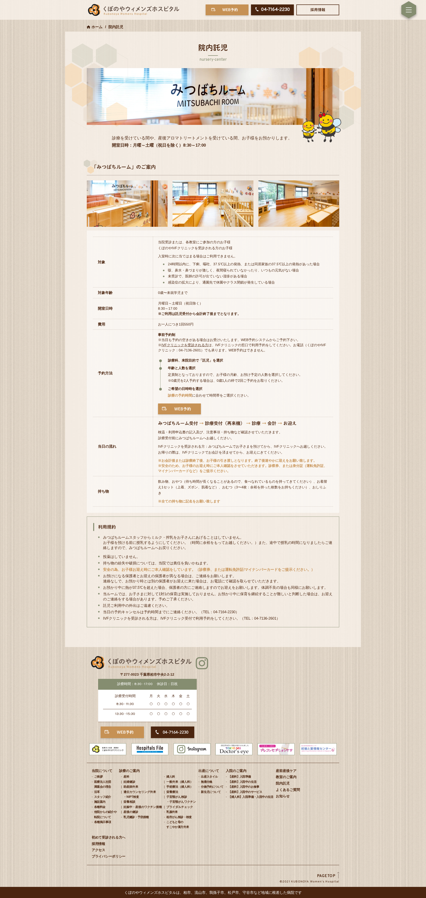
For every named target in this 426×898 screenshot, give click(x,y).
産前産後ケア (286, 771)
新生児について (211, 792)
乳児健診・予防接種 (136, 817)
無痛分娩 (206, 781)
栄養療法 (172, 792)
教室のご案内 (286, 777)
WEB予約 (230, 10)
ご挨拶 (98, 776)
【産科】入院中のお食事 (243, 786)
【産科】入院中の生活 (242, 781)
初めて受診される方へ (108, 837)
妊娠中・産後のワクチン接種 (143, 807)
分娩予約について (212, 786)
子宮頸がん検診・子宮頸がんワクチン (181, 799)
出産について (208, 771)
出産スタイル (209, 776)
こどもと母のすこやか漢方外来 (177, 824)
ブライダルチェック (179, 807)
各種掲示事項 (102, 822)
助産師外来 (131, 786)
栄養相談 (129, 801)
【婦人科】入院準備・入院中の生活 (250, 797)
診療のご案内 (129, 771)
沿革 (97, 792)
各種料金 (100, 807)
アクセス (98, 850)
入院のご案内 (236, 771)
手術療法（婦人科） (179, 786)
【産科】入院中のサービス (245, 792)
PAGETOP (326, 876)
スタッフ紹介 (102, 797)
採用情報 (317, 10)
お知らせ (283, 796)
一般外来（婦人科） (179, 781)
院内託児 (283, 783)
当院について (102, 771)
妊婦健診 (129, 781)
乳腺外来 (172, 812)
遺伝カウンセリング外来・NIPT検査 (140, 794)
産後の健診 (131, 812)
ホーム (97, 27)
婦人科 (170, 776)
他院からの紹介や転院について (105, 814)
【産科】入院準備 (239, 776)
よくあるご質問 (288, 790)
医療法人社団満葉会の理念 (102, 784)
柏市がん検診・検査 (179, 817)
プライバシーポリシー (108, 856)
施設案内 (100, 801)
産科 (126, 776)
